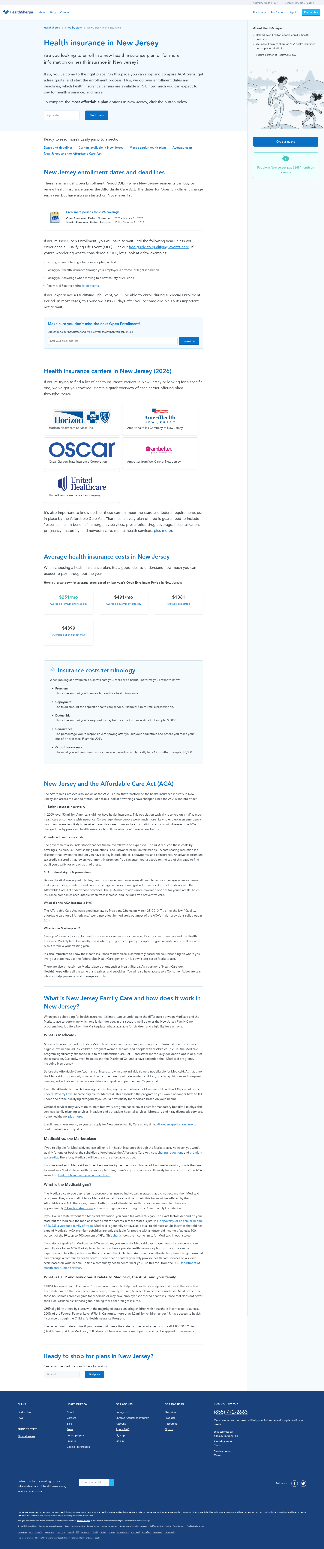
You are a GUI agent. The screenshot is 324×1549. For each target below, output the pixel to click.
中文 (31, 1532)
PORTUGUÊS (123, 1532)
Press (70, 1429)
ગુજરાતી (71, 1532)
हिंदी (77, 1532)
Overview (170, 1412)
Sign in (293, 12)
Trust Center (178, 1526)
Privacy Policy (70, 1538)
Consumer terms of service (50, 1526)
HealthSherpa (52, 27)
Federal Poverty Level (58, 1094)
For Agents (259, 12)
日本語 (95, 1532)
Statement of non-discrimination (134, 1526)
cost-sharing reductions (167, 1152)
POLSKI (112, 1532)
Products (170, 1418)
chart (116, 1235)
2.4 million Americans (78, 1208)
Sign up (120, 1435)
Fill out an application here (175, 1124)
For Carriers (278, 12)
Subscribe (111, 1482)
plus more (162, 530)
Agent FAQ (122, 1429)
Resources (171, 1423)
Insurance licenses (109, 1526)
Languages (22, 1532)
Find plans (97, 115)
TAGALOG (157, 1532)
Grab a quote (285, 141)
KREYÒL (38, 1532)
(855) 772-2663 (231, 1412)
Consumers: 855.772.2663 (299, 3)
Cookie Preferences (78, 1446)
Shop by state (73, 27)
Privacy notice (93, 1526)
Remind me (189, 340)
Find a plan (311, 12)
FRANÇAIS (49, 1532)
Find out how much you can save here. (84, 1175)
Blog (53, 12)
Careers (64, 12)
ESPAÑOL (146, 1532)
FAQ (20, 1418)
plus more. (75, 1116)
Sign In (169, 1429)
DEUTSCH (61, 1532)
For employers (75, 1435)
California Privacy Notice (160, 1526)
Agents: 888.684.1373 (265, 3)
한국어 (103, 1532)
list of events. (91, 286)
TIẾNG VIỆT (170, 1532)
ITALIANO (85, 1532)
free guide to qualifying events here (159, 247)
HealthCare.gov (83, 1521)
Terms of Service (87, 1538)
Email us (71, 1441)
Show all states (26, 1436)
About (42, 12)
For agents (122, 1412)
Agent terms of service (75, 1526)
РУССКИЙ (135, 1532)
